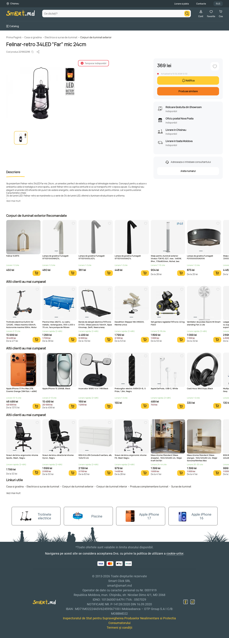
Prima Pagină (13, 37)
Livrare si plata (181, 3)
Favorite (211, 16)
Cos (221, 16)
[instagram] (192, 602)
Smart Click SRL (24, 636)
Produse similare (188, 91)
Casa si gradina (33, 37)
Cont (200, 16)
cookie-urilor (174, 553)
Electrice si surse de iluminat (61, 37)
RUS (218, 3)
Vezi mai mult (13, 201)
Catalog (14, 26)
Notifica (190, 80)
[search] (187, 13)
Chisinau (14, 3)
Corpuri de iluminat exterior (96, 37)
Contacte (201, 3)
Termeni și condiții (119, 627)
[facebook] (185, 602)
